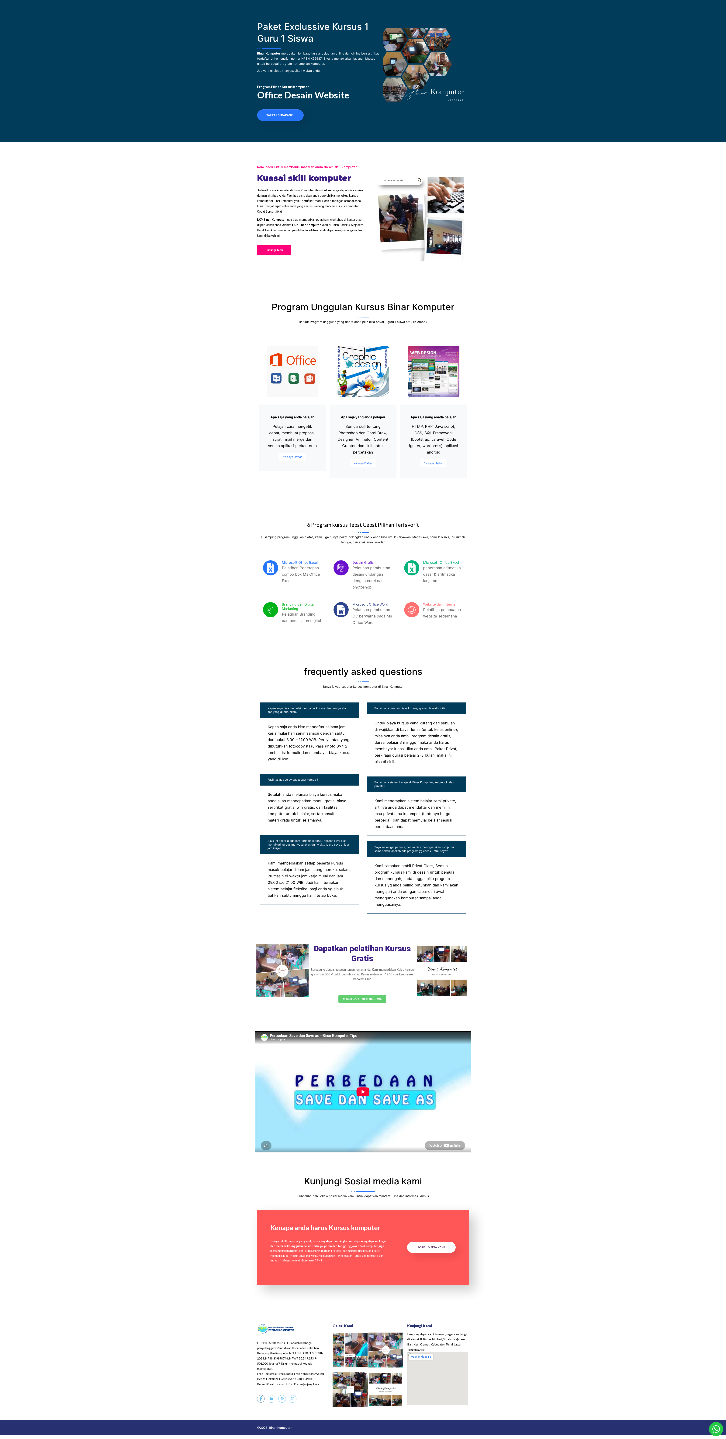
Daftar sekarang (279, 115)
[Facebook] (261, 1399)
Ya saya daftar (433, 463)
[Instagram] (292, 1399)
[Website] (282, 1399)
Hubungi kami (274, 250)
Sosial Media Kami (431, 1247)
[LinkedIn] (271, 1399)
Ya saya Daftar (292, 457)
